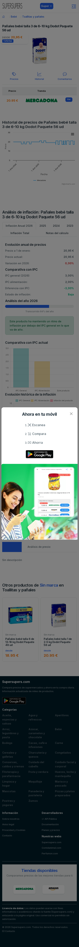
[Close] (71, 414)
